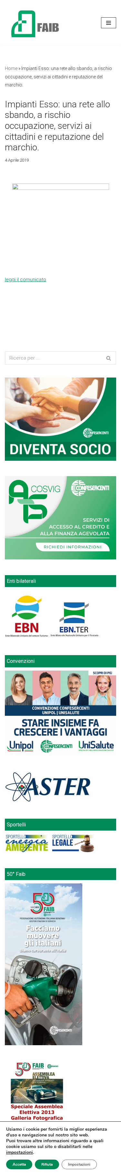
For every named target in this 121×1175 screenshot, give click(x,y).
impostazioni (19, 1152)
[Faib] (35, 22)
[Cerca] (109, 358)
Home (11, 68)
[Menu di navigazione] (108, 22)
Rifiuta (47, 1164)
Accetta (19, 1164)
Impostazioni (79, 1164)
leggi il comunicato (25, 279)
